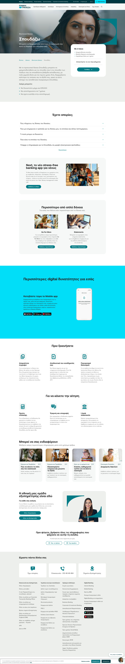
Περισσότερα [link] (62, 150)
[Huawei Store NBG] (46, 314)
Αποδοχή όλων (106, 661)
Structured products (47, 602)
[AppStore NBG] (28, 314)
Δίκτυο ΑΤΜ (22, 628)
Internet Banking (89, 585)
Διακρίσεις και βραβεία (69, 599)
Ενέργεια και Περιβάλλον (28, 464)
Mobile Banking (88, 589)
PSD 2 (42, 608)
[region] (62, 661)
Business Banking (47, 1)
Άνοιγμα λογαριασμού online (92, 595)
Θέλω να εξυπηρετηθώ (30, 518)
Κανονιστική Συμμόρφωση (70, 589)
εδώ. (31, 662)
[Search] (102, 7)
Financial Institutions (68, 616)
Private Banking (37, 1)
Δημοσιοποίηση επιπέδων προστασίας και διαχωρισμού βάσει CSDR (71, 635)
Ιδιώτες (21, 1)
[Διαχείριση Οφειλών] (110, 455)
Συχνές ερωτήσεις (67, 585)
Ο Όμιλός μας (84, 1)
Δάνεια (27, 60)
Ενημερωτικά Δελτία (47, 605)
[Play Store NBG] (37, 314)
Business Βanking (67, 602)
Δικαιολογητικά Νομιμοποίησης (71, 608)
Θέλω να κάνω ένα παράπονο (28, 607)
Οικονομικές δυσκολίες (107, 464)
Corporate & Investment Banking (60, 1)
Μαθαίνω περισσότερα (46, 247)
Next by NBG (88, 592)
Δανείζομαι (51, 6)
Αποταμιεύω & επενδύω (62, 6)
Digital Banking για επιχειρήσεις (93, 598)
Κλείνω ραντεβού (24, 589)
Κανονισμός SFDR (67, 640)
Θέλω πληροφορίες (25, 585)
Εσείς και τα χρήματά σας (82, 464)
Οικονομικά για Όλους (84, 6)
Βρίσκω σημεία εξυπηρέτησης (28, 610)
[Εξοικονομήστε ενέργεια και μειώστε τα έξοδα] (57, 455)
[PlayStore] (89, 612)
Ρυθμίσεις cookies (85, 661)
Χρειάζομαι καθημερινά (39, 6)
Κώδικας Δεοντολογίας (47, 614)
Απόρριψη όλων (95, 661)
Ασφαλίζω (73, 6)
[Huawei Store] (89, 616)
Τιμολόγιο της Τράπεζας (48, 585)
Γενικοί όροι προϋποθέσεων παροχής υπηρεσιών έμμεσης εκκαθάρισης (71, 594)
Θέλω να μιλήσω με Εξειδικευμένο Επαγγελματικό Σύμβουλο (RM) (28, 615)
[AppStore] (89, 608)
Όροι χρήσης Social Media (70, 630)
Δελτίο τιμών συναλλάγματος (49, 589)
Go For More (76, 1)
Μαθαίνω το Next (33, 186)
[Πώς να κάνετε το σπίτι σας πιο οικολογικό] (30, 455)
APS (20, 625)
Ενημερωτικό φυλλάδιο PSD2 (49, 611)
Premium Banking (28, 1)
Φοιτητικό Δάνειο (37, 60)
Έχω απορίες (95, 6)
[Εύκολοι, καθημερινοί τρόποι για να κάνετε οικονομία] (83, 455)
